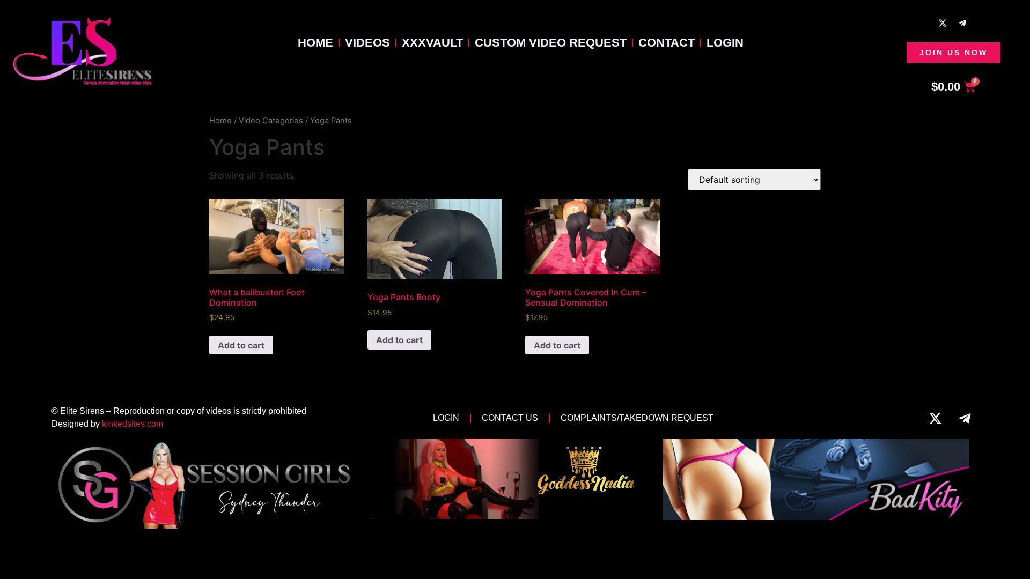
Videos (367, 42)
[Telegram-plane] (962, 23)
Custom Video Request (551, 42)
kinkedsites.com (132, 423)
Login (725, 42)
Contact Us (510, 417)
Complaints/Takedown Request (637, 417)
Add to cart (241, 345)
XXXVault (432, 42)
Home (315, 42)
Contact (666, 42)
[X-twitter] (942, 23)
